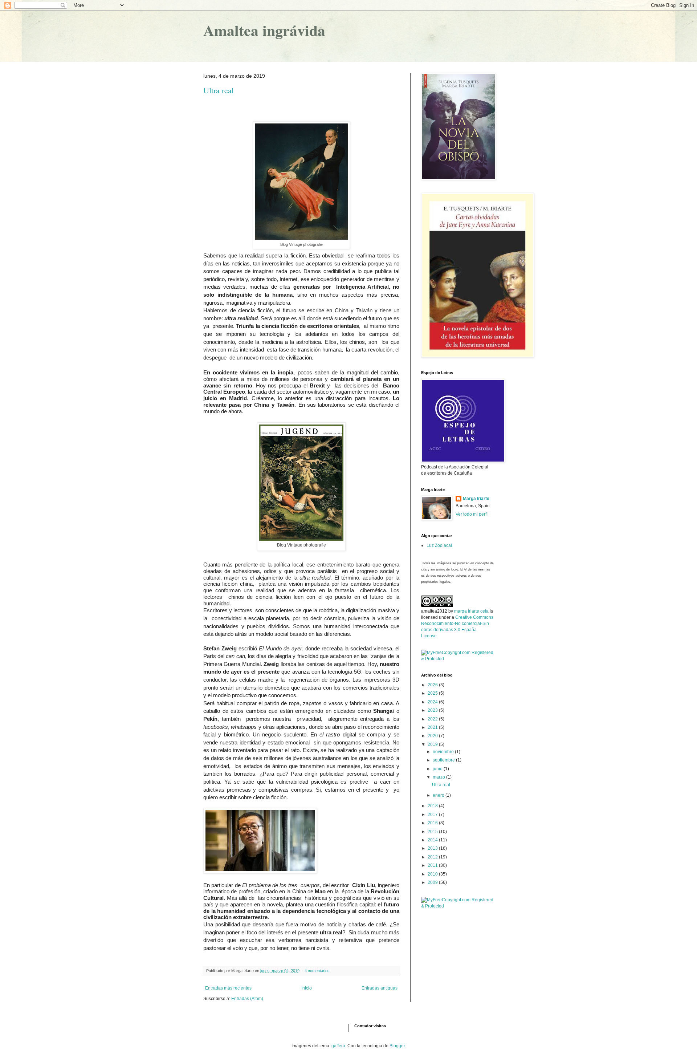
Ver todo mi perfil (472, 514)
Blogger (397, 1045)
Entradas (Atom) (247, 998)
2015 (433, 831)
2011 (433, 865)
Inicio (306, 988)
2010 (433, 874)
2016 (433, 822)
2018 (433, 805)
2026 (433, 684)
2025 (433, 693)
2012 (433, 857)
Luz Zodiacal (439, 545)
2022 (433, 719)
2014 (433, 839)
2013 (433, 848)
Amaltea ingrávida (264, 30)
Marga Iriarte (476, 498)
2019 (433, 744)
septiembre (444, 760)
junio (438, 768)
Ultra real (218, 90)
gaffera (338, 1045)
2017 (433, 814)
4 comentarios (317, 970)
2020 (433, 735)
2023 (433, 710)
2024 (433, 701)
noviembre (444, 751)
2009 (433, 882)
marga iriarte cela (472, 611)
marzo (439, 777)
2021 (433, 727)
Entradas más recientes (228, 988)
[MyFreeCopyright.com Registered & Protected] (457, 658)
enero (439, 795)
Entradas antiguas (380, 988)
